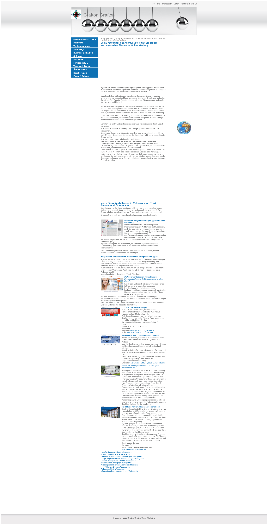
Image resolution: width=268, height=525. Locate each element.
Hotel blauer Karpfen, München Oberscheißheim (141, 407)
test (153, 4)
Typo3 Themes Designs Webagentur (115, 467)
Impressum (167, 4)
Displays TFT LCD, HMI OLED (142, 331)
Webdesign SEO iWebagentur (113, 469)
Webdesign (78, 49)
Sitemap (193, 4)
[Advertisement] (133, 66)
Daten (176, 4)
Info (158, 4)
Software (77, 56)
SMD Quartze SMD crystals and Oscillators (147, 363)
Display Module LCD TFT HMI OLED (141, 333)
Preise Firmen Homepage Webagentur (116, 463)
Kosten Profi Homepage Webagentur (115, 454)
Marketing (78, 43)
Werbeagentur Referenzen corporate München (119, 465)
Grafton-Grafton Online (84, 39)
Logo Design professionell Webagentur (116, 452)
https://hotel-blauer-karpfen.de (134, 449)
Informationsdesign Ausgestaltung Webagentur (119, 471)
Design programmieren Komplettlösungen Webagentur (122, 459)
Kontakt (184, 4)
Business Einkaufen (83, 53)
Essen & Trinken (81, 76)
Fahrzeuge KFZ (80, 63)
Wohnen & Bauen (81, 66)
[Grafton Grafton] (76, 15)
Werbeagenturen (81, 46)
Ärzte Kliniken (80, 69)
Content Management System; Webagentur (118, 461)
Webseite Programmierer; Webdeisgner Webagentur (121, 456)
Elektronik (78, 59)
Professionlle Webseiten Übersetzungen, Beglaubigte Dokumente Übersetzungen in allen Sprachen (143, 279)
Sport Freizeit (80, 73)
